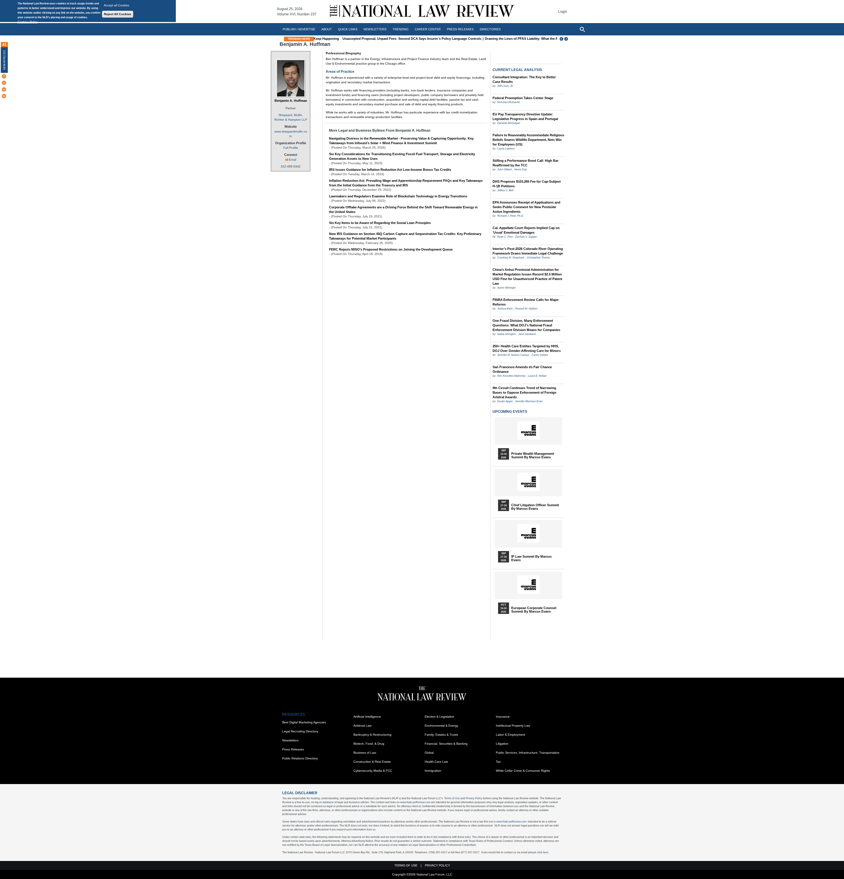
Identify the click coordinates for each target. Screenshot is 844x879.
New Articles (4, 60)
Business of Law (364, 752)
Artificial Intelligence (367, 716)
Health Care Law (436, 761)
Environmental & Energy (441, 725)
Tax (498, 761)
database (328, 802)
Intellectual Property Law (513, 725)
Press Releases (293, 749)
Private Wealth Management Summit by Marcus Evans (532, 455)
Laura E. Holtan (537, 375)
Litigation (502, 743)
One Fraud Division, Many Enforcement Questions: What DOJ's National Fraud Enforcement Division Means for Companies (526, 325)
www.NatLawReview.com (415, 802)
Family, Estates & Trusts (441, 734)
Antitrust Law (362, 725)
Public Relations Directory (300, 758)
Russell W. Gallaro (526, 308)
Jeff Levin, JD (505, 85)
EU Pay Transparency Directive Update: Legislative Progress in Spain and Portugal (525, 116)
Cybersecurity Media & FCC (372, 770)
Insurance (503, 716)
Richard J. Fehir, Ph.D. (510, 215)
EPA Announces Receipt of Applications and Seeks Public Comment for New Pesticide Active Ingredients (526, 206)
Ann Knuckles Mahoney (511, 375)
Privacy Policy (474, 798)
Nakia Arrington (506, 334)
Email (292, 159)
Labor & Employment (510, 734)
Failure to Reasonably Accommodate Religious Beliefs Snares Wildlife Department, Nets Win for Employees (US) (528, 139)
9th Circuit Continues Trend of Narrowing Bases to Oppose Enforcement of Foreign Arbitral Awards (524, 392)
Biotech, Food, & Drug (368, 743)
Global (429, 752)
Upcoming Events (510, 411)
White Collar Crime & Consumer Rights (523, 770)
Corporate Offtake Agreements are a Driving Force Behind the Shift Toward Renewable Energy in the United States (403, 209)
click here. (543, 852)
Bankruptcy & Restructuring (372, 734)
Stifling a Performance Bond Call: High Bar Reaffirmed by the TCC (525, 163)
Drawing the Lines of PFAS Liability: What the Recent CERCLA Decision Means (519, 38)
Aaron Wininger (506, 287)
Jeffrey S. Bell (505, 190)
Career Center (428, 29)
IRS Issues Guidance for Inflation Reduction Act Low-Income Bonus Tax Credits (390, 169)
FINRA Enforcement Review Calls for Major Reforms (526, 302)
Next (566, 39)
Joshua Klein (505, 308)
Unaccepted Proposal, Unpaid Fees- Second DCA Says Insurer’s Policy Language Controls (385, 38)
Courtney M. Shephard (510, 257)
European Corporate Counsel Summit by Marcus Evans (533, 609)
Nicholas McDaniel (508, 102)
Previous (561, 39)
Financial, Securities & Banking (446, 743)
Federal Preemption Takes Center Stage (523, 98)
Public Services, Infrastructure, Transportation (527, 752)
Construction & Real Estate (372, 761)
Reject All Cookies (117, 14)
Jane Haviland (527, 334)
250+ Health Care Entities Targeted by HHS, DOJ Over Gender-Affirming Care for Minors (527, 348)
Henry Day (520, 169)
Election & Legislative (439, 716)
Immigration (433, 770)
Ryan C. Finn (505, 236)
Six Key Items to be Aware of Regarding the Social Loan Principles (380, 223)
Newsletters (375, 29)
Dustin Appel (505, 401)
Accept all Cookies (116, 5)
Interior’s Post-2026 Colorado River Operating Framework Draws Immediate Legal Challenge (528, 251)
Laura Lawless (506, 148)
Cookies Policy (28, 22)
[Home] (422, 12)
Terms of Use (452, 798)
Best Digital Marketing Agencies (304, 722)
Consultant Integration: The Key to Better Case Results (524, 79)
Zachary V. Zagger (526, 236)
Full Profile (290, 147)
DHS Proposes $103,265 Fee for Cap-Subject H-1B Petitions (527, 184)
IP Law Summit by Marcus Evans (531, 558)
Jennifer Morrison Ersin (529, 401)
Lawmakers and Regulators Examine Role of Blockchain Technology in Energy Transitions (398, 196)
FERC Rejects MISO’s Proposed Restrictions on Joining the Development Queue (391, 249)
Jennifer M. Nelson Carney (513, 355)
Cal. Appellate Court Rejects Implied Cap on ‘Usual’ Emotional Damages (526, 230)
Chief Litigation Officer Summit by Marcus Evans (535, 506)
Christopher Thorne (538, 257)
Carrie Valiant (539, 355)
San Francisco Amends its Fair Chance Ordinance (522, 369)
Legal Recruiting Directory (300, 731)
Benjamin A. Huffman (291, 100)
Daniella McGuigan (508, 123)
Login (562, 11)
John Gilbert (504, 169)
